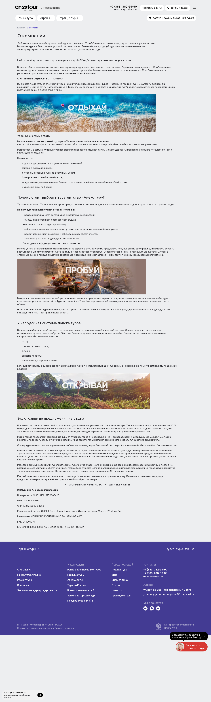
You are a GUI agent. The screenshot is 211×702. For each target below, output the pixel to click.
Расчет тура (24, 579)
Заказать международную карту (37, 590)
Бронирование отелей (80, 590)
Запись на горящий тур (81, 595)
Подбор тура (119, 569)
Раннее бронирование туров (84, 569)
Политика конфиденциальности (34, 628)
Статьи (116, 585)
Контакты (23, 585)
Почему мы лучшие (29, 574)
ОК (40, 695)
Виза (114, 574)
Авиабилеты (75, 579)
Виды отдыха (120, 579)
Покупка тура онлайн (80, 600)
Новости (117, 590)
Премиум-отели (121, 595)
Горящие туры (75, 574)
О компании (24, 569)
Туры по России (76, 585)
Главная (21, 28)
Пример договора (64, 628)
